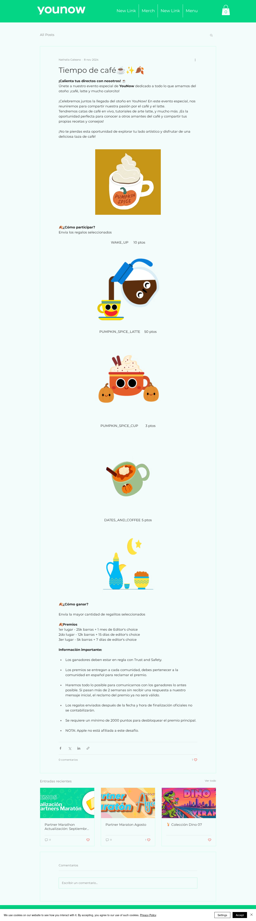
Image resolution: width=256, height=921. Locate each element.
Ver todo (210, 780)
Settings (222, 915)
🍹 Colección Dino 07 (184, 825)
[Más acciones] (195, 60)
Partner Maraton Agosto (126, 825)
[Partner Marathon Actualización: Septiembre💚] (67, 803)
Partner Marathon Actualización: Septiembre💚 (67, 827)
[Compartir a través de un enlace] (88, 748)
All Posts (47, 35)
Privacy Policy (148, 915)
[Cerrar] (251, 915)
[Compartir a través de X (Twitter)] (69, 748)
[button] (148, 10)
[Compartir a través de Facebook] (60, 748)
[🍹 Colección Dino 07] (189, 803)
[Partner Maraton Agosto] (128, 803)
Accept (240, 915)
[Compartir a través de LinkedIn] (79, 748)
